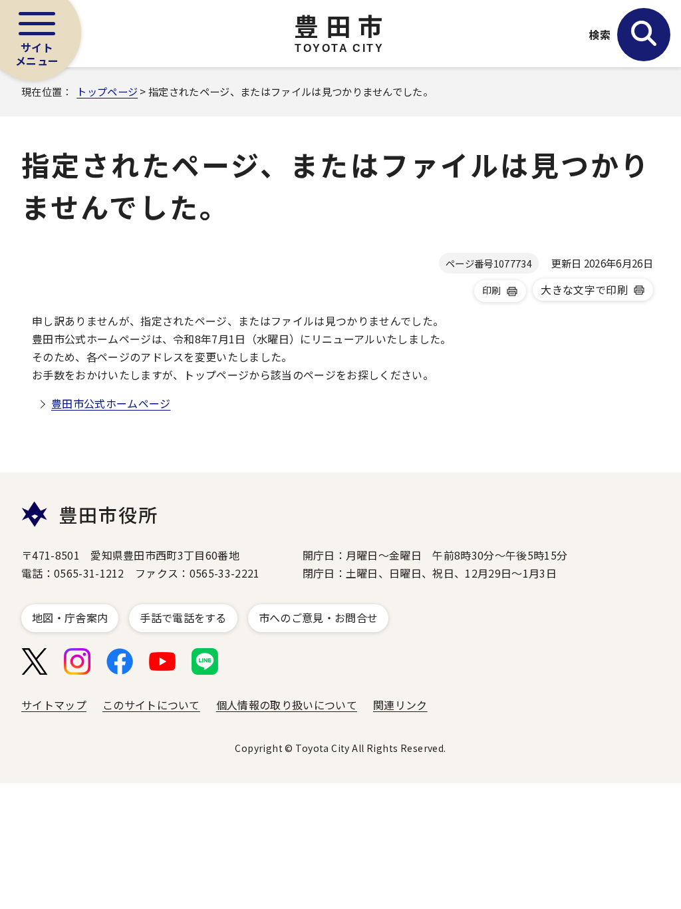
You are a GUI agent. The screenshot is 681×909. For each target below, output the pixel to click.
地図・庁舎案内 (70, 618)
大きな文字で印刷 (584, 289)
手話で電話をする (183, 618)
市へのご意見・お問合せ (318, 618)
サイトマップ (53, 705)
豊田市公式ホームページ (111, 403)
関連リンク (400, 705)
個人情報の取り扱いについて (286, 705)
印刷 (491, 290)
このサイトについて (151, 705)
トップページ (107, 91)
